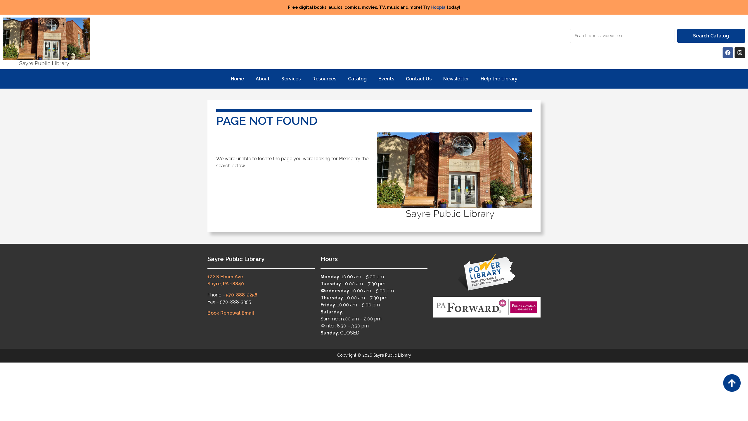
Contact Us (419, 79)
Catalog (357, 79)
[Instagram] (740, 52)
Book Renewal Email (230, 313)
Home (237, 79)
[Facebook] (728, 52)
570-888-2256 (241, 295)
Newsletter (456, 79)
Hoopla (438, 7)
